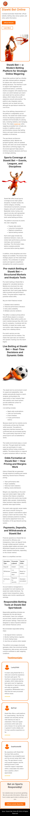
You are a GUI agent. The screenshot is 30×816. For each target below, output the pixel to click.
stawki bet (17, 124)
